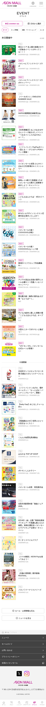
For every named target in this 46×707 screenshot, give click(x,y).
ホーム (7, 632)
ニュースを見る (25, 618)
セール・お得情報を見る (25, 611)
